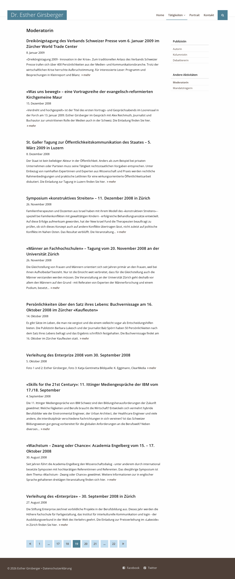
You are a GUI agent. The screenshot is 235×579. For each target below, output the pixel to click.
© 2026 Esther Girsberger (23, 568)
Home (160, 15)
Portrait (194, 15)
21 (95, 544)
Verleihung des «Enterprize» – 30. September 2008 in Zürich (81, 496)
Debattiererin (181, 60)
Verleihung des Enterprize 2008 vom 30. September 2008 (78, 355)
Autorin (177, 49)
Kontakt (209, 15)
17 (58, 544)
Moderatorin (181, 82)
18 (67, 544)
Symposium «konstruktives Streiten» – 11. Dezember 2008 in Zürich (88, 198)
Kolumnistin (180, 54)
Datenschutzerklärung (57, 568)
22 (113, 544)
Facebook (133, 568)
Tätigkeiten (175, 15)
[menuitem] (31, 543)
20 (85, 544)
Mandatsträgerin (183, 88)
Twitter (152, 568)
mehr (85, 75)
